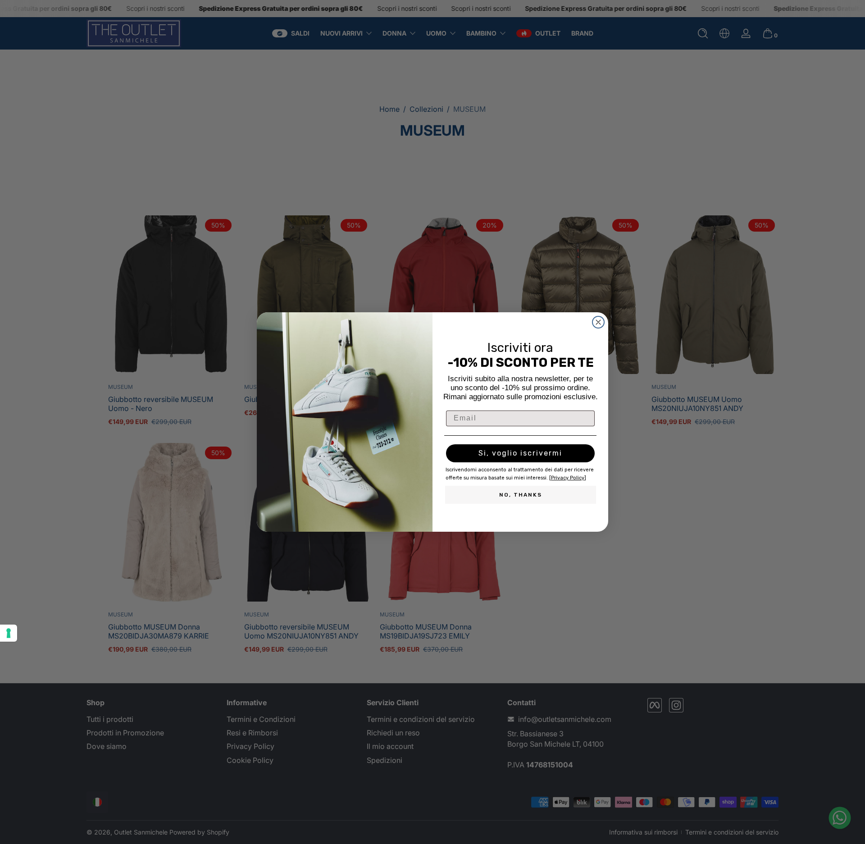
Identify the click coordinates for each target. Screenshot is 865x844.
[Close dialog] (598, 322)
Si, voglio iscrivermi (520, 453)
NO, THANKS (520, 495)
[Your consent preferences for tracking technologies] (8, 633)
